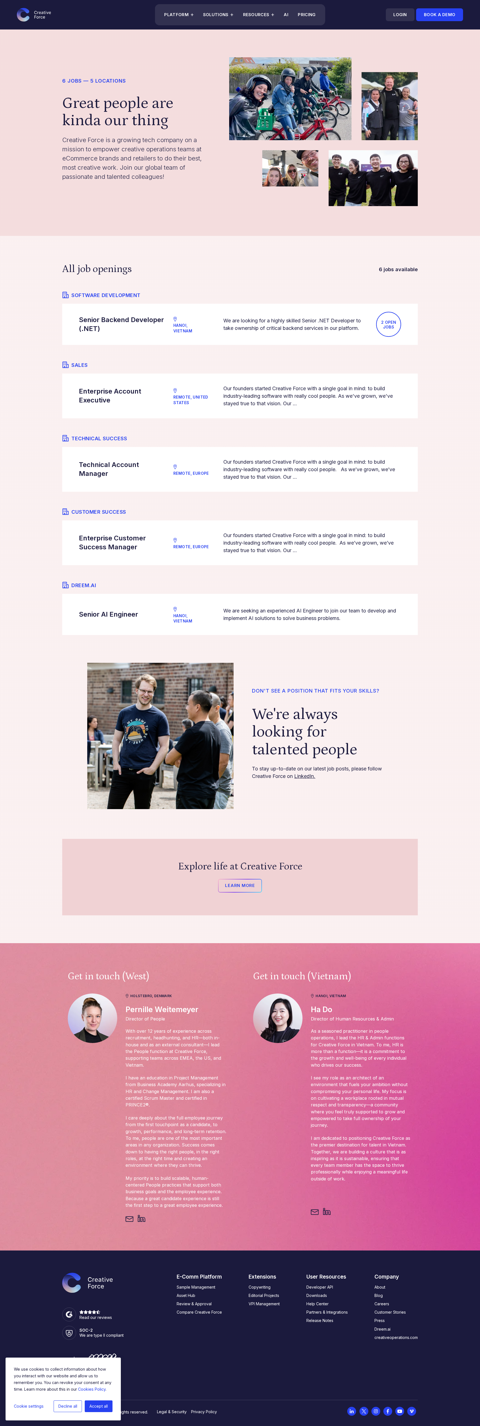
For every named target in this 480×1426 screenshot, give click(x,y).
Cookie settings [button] (29, 1406)
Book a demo (439, 14)
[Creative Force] (34, 15)
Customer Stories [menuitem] (390, 1312)
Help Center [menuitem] (317, 1303)
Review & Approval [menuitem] (194, 1303)
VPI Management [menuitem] (264, 1303)
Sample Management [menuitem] (196, 1287)
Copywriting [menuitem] (260, 1287)
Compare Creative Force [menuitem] (199, 1312)
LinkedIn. (304, 776)
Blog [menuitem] (378, 1295)
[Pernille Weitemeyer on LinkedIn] (141, 1219)
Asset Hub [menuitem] (186, 1295)
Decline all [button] (67, 1406)
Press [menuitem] (379, 1320)
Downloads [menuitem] (316, 1295)
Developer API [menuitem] (319, 1287)
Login (400, 14)
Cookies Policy (92, 1389)
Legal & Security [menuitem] (172, 1411)
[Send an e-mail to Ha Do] (315, 1212)
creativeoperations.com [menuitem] (396, 1337)
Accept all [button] (98, 1406)
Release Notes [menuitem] (319, 1320)
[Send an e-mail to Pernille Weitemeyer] (129, 1219)
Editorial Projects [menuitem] (264, 1295)
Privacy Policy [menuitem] (204, 1411)
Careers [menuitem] (381, 1303)
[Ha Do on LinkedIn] (327, 1212)
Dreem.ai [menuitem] (382, 1329)
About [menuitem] (379, 1287)
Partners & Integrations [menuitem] (327, 1312)
